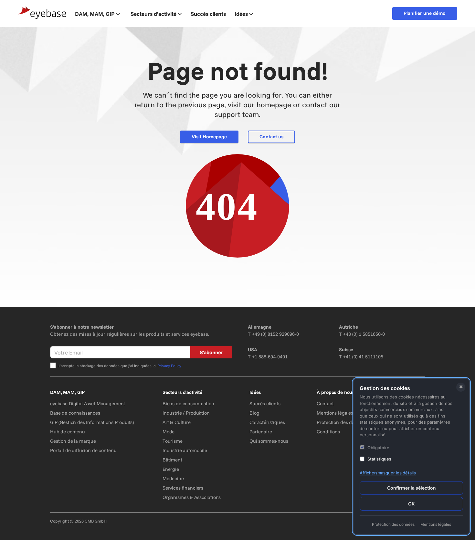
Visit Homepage (209, 136)
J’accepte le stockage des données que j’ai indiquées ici (119, 365)
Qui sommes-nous (268, 441)
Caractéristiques (267, 422)
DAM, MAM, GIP (95, 13)
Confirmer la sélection (411, 488)
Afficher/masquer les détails (388, 472)
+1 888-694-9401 (270, 357)
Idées (241, 13)
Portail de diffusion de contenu (83, 450)
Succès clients (264, 403)
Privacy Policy (169, 365)
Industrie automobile (185, 450)
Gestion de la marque (73, 441)
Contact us (271, 136)
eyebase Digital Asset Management (87, 403)
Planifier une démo (425, 13)
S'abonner (211, 352)
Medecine (173, 478)
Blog (254, 413)
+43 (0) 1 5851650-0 (364, 334)
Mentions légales (335, 413)
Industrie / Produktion (186, 413)
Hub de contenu (67, 432)
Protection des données (342, 422)
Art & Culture (177, 422)
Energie (171, 469)
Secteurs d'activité (153, 13)
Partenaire (260, 432)
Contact (325, 403)
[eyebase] (42, 12)
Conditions (328, 432)
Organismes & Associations (192, 497)
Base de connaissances (75, 413)
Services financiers (183, 488)
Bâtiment (172, 460)
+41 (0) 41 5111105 (363, 357)
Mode (168, 432)
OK (411, 503)
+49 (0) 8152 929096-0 (275, 334)
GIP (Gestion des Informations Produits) (92, 422)
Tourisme (173, 441)
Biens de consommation (188, 403)
